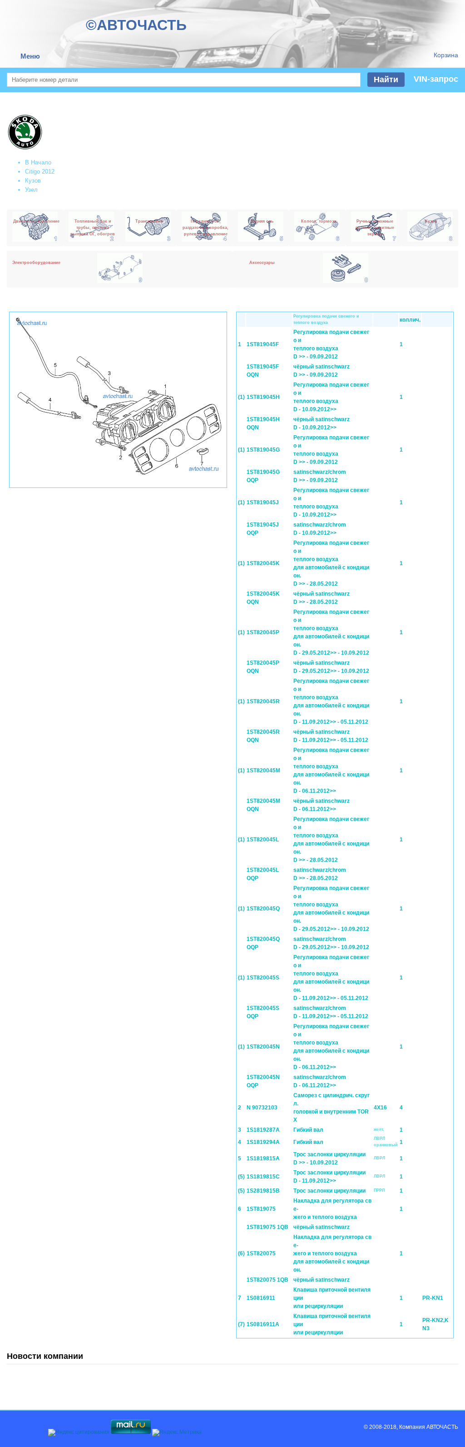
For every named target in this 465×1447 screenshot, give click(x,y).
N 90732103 (262, 1107)
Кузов (33, 180)
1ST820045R (263, 701)
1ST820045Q (263, 908)
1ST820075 (261, 1253)
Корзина (446, 55)
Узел (31, 189)
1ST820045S (263, 978)
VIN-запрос (436, 79)
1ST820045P (263, 632)
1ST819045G (263, 450)
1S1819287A (263, 1130)
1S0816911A (263, 1324)
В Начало (38, 162)
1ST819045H (263, 397)
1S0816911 (261, 1298)
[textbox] (184, 80)
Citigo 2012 (39, 171)
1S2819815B (263, 1191)
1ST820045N (263, 1047)
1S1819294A (263, 1142)
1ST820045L (263, 839)
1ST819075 (261, 1209)
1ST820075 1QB (267, 1280)
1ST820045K (263, 563)
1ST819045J (263, 502)
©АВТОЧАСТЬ (136, 25)
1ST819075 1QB (267, 1227)
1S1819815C (263, 1177)
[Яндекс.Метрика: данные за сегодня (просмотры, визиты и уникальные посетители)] (177, 1432)
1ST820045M (263, 770)
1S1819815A (263, 1158)
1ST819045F (263, 344)
